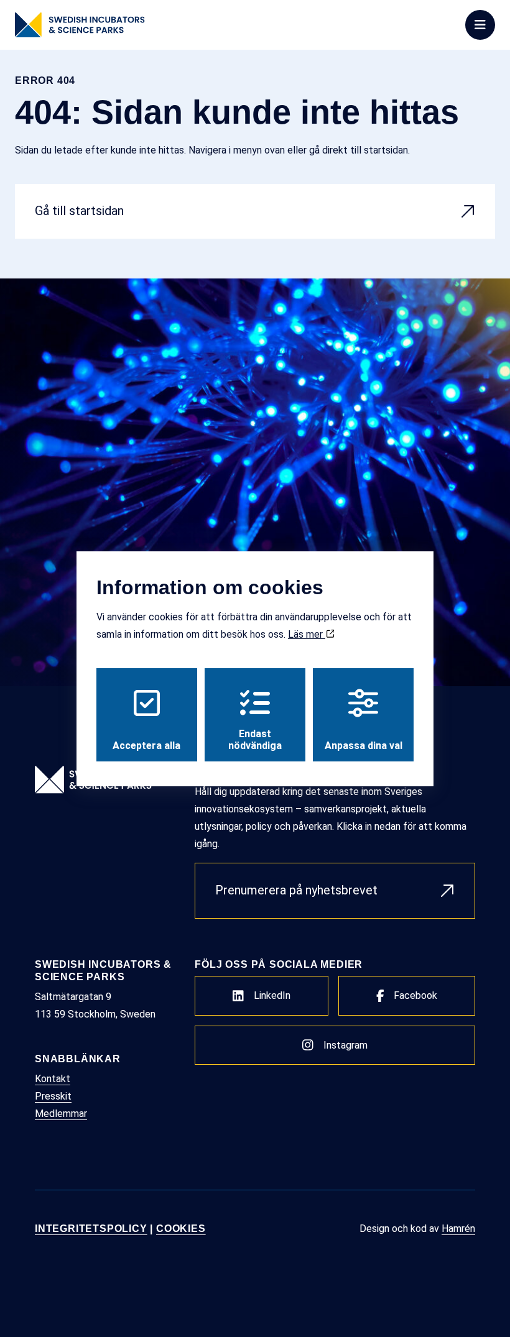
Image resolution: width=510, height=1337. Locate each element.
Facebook (415, 995)
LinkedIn (272, 995)
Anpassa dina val (363, 745)
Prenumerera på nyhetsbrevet (296, 890)
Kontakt (52, 1079)
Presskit (53, 1096)
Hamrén (458, 1228)
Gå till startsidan (79, 210)
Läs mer (306, 634)
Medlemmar (61, 1113)
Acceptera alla (146, 745)
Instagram (345, 1045)
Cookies (181, 1228)
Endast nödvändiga (255, 739)
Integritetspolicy (91, 1228)
